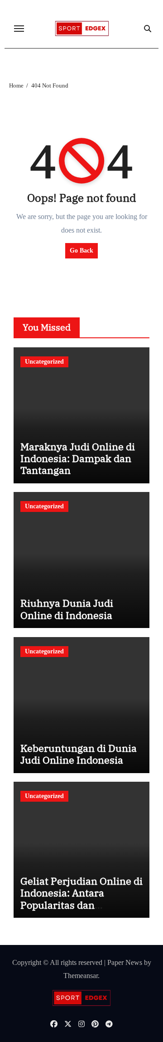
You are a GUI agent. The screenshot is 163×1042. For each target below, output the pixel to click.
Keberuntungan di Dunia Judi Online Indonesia (78, 753)
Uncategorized (44, 361)
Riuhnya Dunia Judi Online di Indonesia (66, 608)
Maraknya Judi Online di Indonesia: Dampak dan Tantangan (77, 458)
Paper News (124, 962)
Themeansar (80, 975)
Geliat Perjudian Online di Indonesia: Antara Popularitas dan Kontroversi (81, 898)
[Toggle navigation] (19, 28)
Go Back (81, 250)
